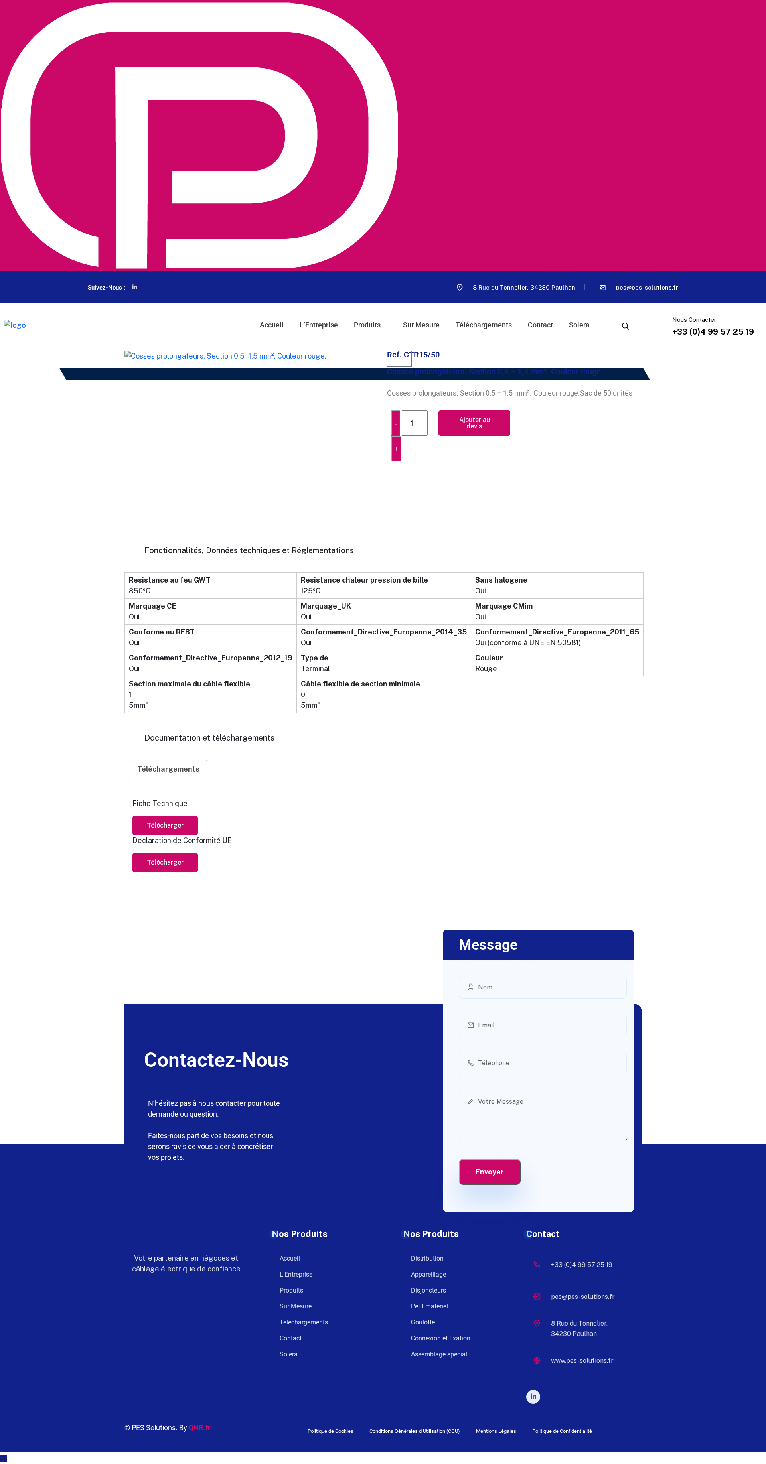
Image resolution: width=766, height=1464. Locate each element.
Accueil (272, 325)
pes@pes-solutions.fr (647, 287)
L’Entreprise (319, 325)
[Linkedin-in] (134, 287)
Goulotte (423, 1322)
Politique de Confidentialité (562, 1431)
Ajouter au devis (474, 423)
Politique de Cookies (330, 1431)
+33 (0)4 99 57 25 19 (713, 332)
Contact (540, 325)
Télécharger (165, 825)
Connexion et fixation (440, 1338)
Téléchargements (484, 325)
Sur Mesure (421, 325)
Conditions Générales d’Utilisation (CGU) (414, 1431)
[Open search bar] (626, 325)
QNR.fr (200, 1427)
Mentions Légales (496, 1431)
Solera (579, 325)
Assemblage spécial (439, 1354)
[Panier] (399, 359)
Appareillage (428, 1274)
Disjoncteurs (428, 1290)
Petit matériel (429, 1306)
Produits (367, 325)
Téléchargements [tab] (168, 769)
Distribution (427, 1258)
